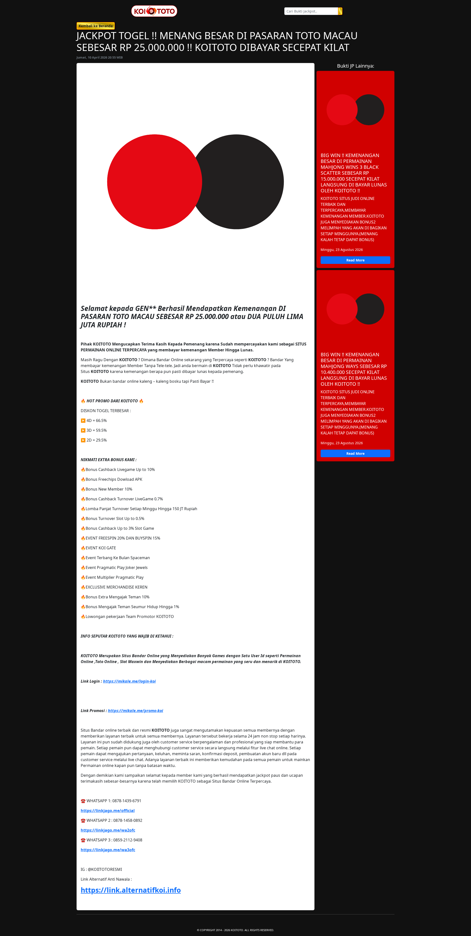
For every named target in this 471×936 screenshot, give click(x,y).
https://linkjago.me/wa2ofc (108, 830)
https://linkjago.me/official (108, 810)
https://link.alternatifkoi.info (131, 890)
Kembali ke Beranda (96, 26)
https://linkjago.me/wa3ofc (108, 849)
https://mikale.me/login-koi (129, 681)
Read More (355, 260)
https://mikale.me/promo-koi (135, 710)
